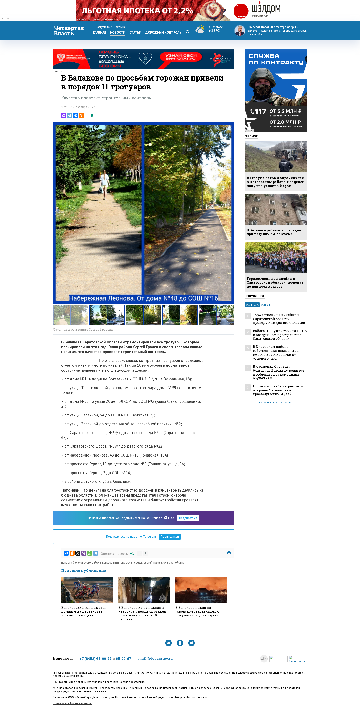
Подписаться (188, 518)
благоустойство (174, 562)
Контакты (63, 658)
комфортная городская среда (122, 562)
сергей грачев (153, 562)
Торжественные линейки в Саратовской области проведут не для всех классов (279, 319)
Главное (251, 136)
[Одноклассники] (81, 115)
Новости (117, 32)
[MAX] (63, 115)
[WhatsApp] (89, 553)
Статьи (135, 32)
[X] (77, 553)
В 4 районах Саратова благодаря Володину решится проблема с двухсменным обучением (278, 372)
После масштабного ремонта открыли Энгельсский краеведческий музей (278, 390)
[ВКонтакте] (75, 115)
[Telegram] (69, 115)
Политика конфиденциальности (72, 703)
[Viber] (83, 553)
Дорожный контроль (163, 32)
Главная (99, 32)
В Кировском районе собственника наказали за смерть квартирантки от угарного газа (276, 352)
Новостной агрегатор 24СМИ (276, 402)
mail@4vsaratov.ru (155, 658)
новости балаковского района (81, 562)
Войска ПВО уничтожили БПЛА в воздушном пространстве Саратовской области (280, 335)
